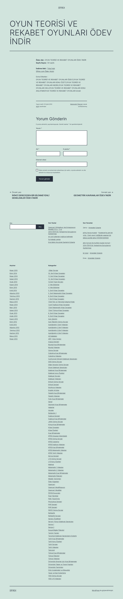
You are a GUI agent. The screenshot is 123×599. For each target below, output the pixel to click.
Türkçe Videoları (54, 559)
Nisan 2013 (13, 305)
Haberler (51, 407)
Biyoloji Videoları (54, 347)
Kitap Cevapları (53, 427)
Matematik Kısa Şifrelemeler (58, 473)
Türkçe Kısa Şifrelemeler (56, 553)
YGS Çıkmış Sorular (55, 576)
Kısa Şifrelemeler (54, 433)
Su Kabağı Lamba (54, 239)
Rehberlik (51, 513)
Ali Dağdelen (52, 336)
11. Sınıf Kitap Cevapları (56, 276)
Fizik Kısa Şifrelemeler (56, 399)
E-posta (66, 149)
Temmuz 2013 (15, 296)
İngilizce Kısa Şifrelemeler (57, 419)
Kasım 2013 (14, 285)
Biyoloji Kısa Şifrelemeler (57, 345)
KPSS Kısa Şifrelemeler (56, 447)
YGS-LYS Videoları (54, 579)
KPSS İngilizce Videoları (56, 444)
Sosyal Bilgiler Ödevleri (56, 530)
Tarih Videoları (53, 547)
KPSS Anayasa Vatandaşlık (57, 436)
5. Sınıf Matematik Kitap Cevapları (60, 293)
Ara (11, 223)
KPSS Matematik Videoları (57, 450)
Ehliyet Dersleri (53, 385)
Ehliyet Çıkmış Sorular (56, 382)
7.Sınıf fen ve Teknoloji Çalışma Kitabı (61, 302)
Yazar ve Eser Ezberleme (57, 573)
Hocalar (51, 410)
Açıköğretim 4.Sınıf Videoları (58, 333)
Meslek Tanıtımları (54, 479)
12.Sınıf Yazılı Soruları (55, 282)
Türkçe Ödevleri (53, 556)
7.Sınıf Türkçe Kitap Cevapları (58, 310)
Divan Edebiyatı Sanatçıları (57, 367)
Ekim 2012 (13, 322)
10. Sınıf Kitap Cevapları (56, 273)
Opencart (51, 484)
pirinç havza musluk (90, 233)
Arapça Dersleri (53, 342)
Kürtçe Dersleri (53, 456)
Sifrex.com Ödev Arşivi (45, 71)
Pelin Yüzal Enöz (54, 499)
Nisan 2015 (13, 270)
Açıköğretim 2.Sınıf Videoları (58, 327)
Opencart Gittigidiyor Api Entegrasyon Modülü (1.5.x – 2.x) (61, 228)
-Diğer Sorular (53, 270)
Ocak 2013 (13, 313)
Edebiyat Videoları (54, 379)
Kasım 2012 (14, 319)
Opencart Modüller (55, 490)
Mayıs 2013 (14, 302)
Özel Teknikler (53, 496)
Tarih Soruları (53, 544)
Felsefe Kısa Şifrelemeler (57, 393)
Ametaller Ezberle (95, 228)
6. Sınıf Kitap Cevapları (56, 296)
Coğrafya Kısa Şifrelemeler (57, 353)
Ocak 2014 (13, 282)
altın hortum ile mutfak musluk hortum (96, 243)
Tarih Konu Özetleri (55, 541)
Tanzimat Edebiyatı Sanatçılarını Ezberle (62, 536)
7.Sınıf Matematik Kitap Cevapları (60, 307)
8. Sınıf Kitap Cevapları (56, 313)
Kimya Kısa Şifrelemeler (56, 424)
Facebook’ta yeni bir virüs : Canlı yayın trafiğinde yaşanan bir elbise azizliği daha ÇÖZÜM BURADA (98, 235)
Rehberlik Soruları (54, 516)
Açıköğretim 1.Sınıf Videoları (58, 325)
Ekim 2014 (13, 273)
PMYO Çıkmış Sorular (55, 510)
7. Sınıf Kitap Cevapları (56, 299)
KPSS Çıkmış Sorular (55, 439)
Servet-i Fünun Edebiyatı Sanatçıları (60, 522)
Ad (37, 149)
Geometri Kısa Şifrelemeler (57, 404)
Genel (50, 402)
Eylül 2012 (13, 325)
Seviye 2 (51, 527)
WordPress (96, 590)
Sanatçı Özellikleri (54, 519)
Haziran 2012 (14, 333)
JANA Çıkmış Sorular (55, 422)
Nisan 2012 (13, 339)
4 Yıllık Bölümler (53, 287)
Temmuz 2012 (15, 330)
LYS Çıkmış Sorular (55, 459)
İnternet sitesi (41, 160)
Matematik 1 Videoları (55, 467)
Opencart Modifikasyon (56, 487)
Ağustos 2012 (14, 327)
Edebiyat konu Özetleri (56, 373)
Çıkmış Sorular (53, 350)
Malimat (51, 464)
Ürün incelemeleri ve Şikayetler (59, 570)
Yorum (39, 128)
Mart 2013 (13, 307)
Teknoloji (51, 550)
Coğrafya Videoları (54, 356)
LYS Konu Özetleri (54, 462)
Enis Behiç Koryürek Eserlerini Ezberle (61, 242)
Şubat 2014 (14, 279)
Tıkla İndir (51, 69)
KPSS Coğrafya (53, 442)
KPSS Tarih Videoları (55, 453)
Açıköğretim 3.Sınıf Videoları (58, 330)
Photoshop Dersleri (55, 502)
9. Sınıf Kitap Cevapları (56, 316)
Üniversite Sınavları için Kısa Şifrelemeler (62, 561)
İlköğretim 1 (52, 413)
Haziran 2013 (14, 299)
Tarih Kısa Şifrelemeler (56, 539)
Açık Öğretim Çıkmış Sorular (58, 322)
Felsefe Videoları (54, 396)
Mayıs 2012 (14, 336)
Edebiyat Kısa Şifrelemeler (57, 370)
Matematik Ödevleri (76, 104)
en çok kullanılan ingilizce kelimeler (60, 237)
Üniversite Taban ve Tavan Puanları (60, 564)
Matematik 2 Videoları (56, 470)
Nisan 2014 (14, 276)
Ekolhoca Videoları (54, 387)
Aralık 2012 (13, 316)
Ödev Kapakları (53, 482)
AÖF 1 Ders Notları (54, 339)
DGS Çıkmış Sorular (55, 362)
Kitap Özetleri (53, 430)
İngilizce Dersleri (54, 416)
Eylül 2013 (13, 290)
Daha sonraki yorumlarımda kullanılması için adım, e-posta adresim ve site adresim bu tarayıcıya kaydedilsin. (62, 171)
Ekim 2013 (13, 287)
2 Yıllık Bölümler (53, 285)
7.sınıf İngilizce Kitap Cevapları (59, 305)
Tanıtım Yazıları (53, 533)
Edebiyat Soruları (54, 376)
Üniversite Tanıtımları (55, 567)
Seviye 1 (51, 524)
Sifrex (61, 7)
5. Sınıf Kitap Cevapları (56, 290)
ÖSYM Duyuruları (54, 493)
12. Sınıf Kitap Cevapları (56, 279)
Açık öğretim (52, 319)
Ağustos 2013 (14, 293)
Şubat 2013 (14, 310)
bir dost (85, 253)
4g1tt (37, 106)
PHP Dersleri (52, 504)
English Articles (53, 390)
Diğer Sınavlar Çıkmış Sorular (58, 365)
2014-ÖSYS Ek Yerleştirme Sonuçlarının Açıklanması (62, 233)
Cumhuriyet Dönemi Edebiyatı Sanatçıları (62, 359)
